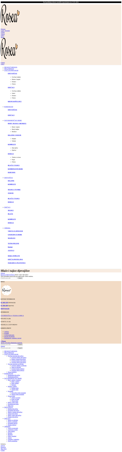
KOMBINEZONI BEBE (15, 169)
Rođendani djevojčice (14, 375)
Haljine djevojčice (13, 409)
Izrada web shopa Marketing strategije (11, 343)
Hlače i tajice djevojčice (14, 415)
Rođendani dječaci (13, 377)
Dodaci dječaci (12, 425)
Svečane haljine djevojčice (18, 357)
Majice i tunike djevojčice (15, 412)
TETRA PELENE (13, 243)
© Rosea (3, 341)
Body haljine (15, 383)
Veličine (6, 331)
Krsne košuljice (12, 372)
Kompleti (10, 391)
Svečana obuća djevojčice (18, 362)
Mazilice (10, 434)
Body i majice (15, 381)
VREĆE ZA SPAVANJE (15, 231)
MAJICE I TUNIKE (14, 189)
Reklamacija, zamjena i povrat (12, 338)
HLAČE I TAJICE (14, 198)
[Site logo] (10, 27)
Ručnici (10, 433)
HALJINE (11, 180)
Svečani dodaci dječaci (17, 369)
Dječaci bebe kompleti (17, 394)
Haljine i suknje (12, 386)
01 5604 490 (4, 305)
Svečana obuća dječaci (17, 370)
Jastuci (10, 438)
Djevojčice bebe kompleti (18, 393)
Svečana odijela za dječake (19, 365)
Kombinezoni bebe (13, 404)
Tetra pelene (11, 431)
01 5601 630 (4, 302)
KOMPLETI (12, 184)
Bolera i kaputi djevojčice (18, 359)
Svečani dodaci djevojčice (18, 361)
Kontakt (6, 333)
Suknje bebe (14, 389)
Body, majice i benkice (14, 380)
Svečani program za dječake (16, 364)
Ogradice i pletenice (13, 439)
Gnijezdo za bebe (13, 430)
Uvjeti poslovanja (9, 335)
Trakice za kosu (15, 397)
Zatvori (3, 273)
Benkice (13, 385)
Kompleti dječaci (12, 423)
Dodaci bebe (11, 396)
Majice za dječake (13, 420)
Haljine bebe (15, 388)
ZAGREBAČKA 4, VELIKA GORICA (12, 315)
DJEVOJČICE (10, 275)
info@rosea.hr (5, 308)
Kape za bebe (15, 399)
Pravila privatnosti (9, 336)
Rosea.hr (3, 275)
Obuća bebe (14, 401)
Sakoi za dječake (16, 367)
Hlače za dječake (12, 421)
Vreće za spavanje (13, 428)
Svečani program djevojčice (15, 356)
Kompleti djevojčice (13, 410)
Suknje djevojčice (13, 413)
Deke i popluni (12, 436)
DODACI (11, 202)
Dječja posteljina (12, 441)
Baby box (10, 405)
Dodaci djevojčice (13, 417)
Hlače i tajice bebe (13, 402)
